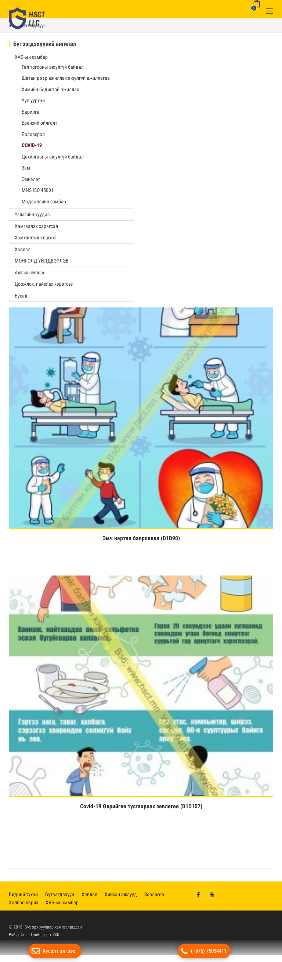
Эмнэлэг (31, 183)
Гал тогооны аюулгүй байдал (53, 71)
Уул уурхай (33, 104)
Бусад (21, 299)
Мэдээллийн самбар (44, 205)
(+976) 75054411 (209, 951)
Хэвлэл (22, 253)
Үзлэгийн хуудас (32, 218)
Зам (26, 171)
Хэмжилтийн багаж (35, 241)
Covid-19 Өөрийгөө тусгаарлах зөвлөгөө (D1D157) (141, 809)
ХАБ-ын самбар (31, 61)
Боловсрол (33, 138)
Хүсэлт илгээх (59, 951)
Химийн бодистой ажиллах (50, 93)
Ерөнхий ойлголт (39, 126)
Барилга (30, 115)
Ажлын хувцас (30, 276)
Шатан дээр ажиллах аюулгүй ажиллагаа (66, 82)
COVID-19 (32, 149)
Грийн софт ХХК (45, 938)
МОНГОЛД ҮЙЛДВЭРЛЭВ (42, 264)
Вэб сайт (17, 938)
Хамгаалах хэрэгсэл (36, 230)
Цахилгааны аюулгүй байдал (53, 160)
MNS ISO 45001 (38, 194)
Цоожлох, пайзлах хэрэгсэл (44, 288)
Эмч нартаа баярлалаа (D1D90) (141, 541)
